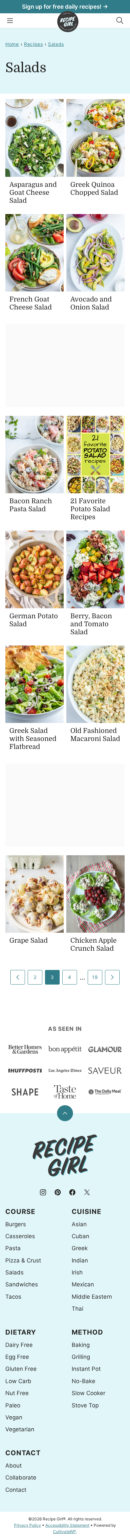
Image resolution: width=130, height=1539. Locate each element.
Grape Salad (28, 940)
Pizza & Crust (23, 1260)
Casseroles (20, 1236)
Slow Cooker (88, 1393)
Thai (77, 1308)
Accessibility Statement (67, 1525)
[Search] (120, 20)
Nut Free (17, 1393)
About (13, 1465)
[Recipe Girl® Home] (68, 21)
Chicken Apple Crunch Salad (93, 944)
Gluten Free (21, 1368)
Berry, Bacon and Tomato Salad (91, 624)
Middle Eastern (92, 1296)
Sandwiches (21, 1284)
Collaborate (20, 1477)
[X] (87, 1192)
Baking (81, 1345)
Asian (79, 1224)
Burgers (15, 1224)
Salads (56, 44)
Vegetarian (19, 1429)
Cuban (80, 1236)
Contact (15, 1489)
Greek (80, 1248)
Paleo (12, 1405)
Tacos (13, 1296)
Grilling (81, 1357)
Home (12, 44)
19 (95, 977)
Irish (77, 1272)
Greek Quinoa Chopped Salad (94, 188)
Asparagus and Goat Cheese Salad (33, 192)
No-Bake (83, 1381)
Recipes (33, 44)
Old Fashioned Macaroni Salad (95, 735)
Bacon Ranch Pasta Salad (30, 505)
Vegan (13, 1417)
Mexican (83, 1284)
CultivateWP (64, 1531)
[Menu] (10, 20)
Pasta (13, 1248)
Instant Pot (86, 1368)
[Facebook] (72, 1192)
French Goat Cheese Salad (30, 303)
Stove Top (85, 1405)
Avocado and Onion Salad (91, 303)
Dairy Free (19, 1345)
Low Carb (18, 1381)
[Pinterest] (57, 1192)
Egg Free (17, 1357)
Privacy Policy (27, 1525)
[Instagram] (43, 1192)
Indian (80, 1260)
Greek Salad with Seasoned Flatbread (32, 739)
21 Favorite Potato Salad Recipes (90, 509)
